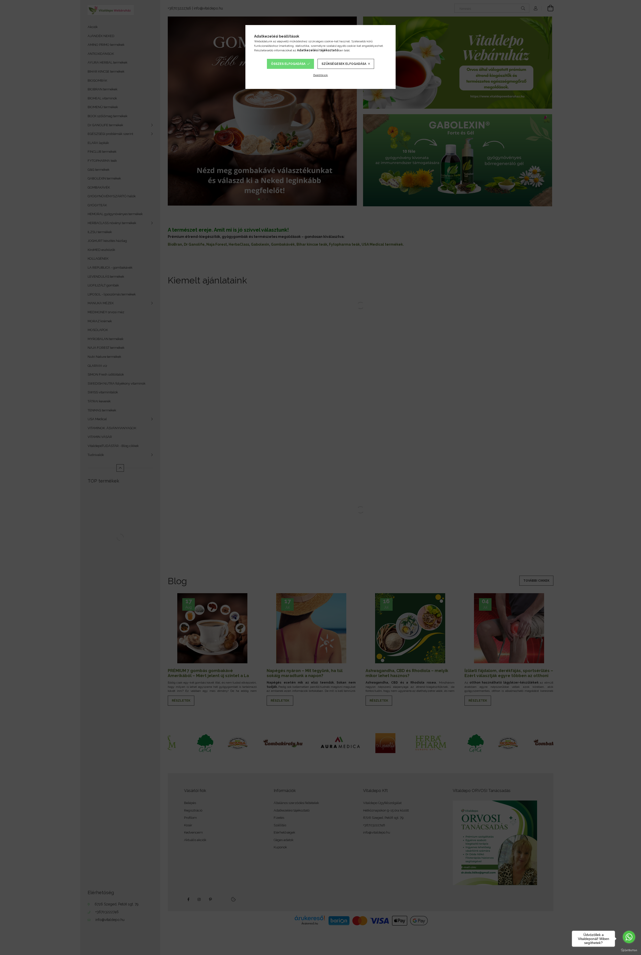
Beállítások (320, 75)
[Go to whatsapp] (629, 937)
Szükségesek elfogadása (344, 64)
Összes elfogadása (288, 64)
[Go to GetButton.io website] (629, 949)
